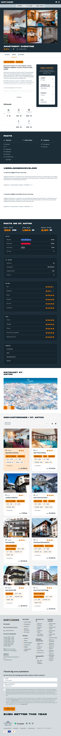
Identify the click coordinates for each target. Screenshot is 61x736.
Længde (43, 78)
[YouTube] (33, 723)
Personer (43, 93)
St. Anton (21, 49)
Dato (42, 100)
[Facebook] (27, 723)
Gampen (8, 360)
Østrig (25, 49)
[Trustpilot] (19, 723)
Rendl (8, 352)
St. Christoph (10, 349)
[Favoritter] (56, 2)
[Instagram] (30, 723)
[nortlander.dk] (11, 620)
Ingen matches (46, 68)
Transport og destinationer (45, 85)
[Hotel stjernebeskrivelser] (13, 49)
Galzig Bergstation (11, 356)
